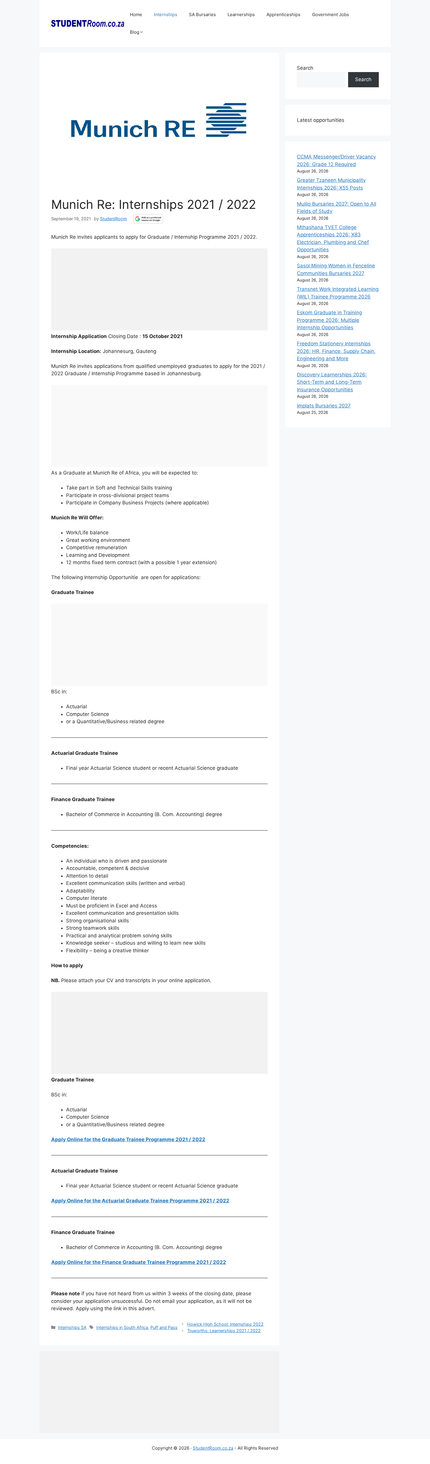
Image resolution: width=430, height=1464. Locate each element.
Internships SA (72, 1327)
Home (136, 14)
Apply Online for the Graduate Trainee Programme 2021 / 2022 (128, 1139)
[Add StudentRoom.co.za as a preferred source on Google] (148, 218)
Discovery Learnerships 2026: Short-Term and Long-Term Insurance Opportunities (332, 382)
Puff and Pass (164, 1327)
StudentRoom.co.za (213, 1448)
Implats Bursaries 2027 (324, 406)
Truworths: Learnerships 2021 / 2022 (224, 1330)
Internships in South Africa (122, 1327)
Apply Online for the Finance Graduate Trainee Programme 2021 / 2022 (138, 1262)
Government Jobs (330, 14)
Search (305, 68)
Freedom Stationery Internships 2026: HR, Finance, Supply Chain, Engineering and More (336, 351)
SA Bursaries (202, 14)
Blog (134, 32)
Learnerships (241, 14)
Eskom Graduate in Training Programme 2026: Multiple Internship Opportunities (329, 320)
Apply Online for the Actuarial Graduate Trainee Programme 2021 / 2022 (140, 1201)
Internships (165, 14)
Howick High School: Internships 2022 (225, 1324)
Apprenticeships (283, 14)
